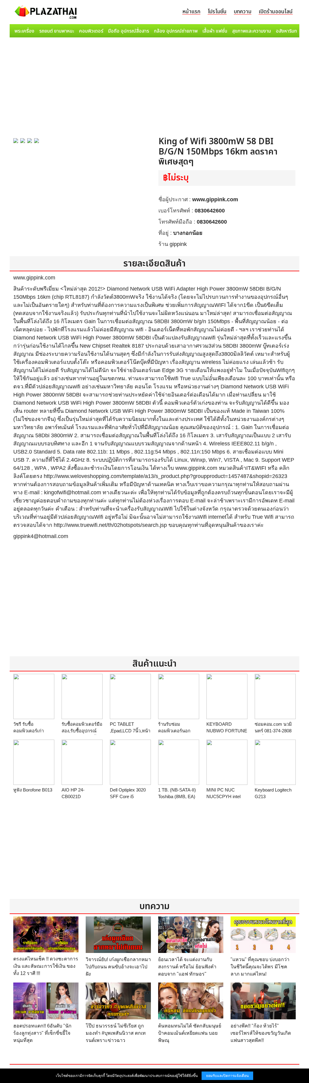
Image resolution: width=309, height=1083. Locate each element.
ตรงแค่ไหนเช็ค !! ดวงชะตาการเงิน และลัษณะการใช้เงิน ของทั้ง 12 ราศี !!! (45, 966)
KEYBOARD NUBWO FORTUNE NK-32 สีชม (226, 730)
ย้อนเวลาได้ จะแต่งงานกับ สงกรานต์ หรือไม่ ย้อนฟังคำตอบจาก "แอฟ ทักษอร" (187, 966)
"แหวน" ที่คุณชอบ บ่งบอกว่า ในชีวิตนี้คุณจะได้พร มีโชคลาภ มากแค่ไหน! (260, 966)
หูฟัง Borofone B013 (32, 789)
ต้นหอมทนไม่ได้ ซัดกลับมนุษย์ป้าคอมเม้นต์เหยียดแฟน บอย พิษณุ (189, 1033)
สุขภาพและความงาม (251, 31)
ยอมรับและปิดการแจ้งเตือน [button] (227, 1076)
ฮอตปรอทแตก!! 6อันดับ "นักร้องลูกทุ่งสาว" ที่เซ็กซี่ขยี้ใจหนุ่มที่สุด (42, 1033)
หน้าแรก (191, 12)
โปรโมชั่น (217, 12)
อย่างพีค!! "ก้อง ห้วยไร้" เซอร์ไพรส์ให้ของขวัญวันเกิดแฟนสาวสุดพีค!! (261, 1033)
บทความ (242, 12)
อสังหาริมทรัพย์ (290, 31)
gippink (178, 244)
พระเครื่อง (24, 31)
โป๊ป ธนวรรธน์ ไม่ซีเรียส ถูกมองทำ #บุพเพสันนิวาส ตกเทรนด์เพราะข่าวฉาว (116, 1033)
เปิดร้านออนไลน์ (276, 12)
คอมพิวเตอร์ (91, 31)
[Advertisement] (154, 85)
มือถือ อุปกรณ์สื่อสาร (128, 31)
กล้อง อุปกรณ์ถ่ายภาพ (176, 31)
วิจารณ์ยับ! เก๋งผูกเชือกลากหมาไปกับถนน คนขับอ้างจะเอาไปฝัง (118, 966)
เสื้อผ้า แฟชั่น (214, 31)
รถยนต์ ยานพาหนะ (56, 31)
